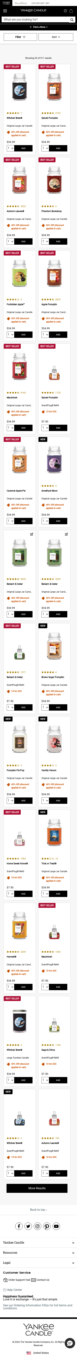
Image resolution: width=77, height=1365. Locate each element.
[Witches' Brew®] (20, 109)
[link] (38, 27)
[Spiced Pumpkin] (54, 109)
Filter (18, 36)
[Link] (32, 534)
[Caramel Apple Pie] (20, 482)
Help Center (14, 1289)
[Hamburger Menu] (5, 11)
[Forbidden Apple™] (20, 296)
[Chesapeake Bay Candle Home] (40, 3)
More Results (37, 1188)
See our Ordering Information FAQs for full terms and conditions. (37, 1307)
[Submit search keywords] (65, 10)
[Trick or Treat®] (54, 855)
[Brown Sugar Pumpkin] (54, 668)
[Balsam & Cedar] (20, 575)
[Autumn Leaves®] (20, 202)
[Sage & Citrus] (54, 1041)
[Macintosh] (20, 389)
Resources (10, 1252)
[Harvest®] (20, 948)
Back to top (38, 1209)
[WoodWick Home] (21, 3)
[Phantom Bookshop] (54, 202)
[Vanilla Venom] (54, 762)
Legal (6, 1263)
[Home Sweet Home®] (20, 855)
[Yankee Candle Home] (6, 3)
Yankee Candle (13, 1242)
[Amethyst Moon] (54, 482)
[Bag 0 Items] (71, 10)
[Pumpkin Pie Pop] (20, 762)
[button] (70, 1343)
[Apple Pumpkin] (54, 296)
